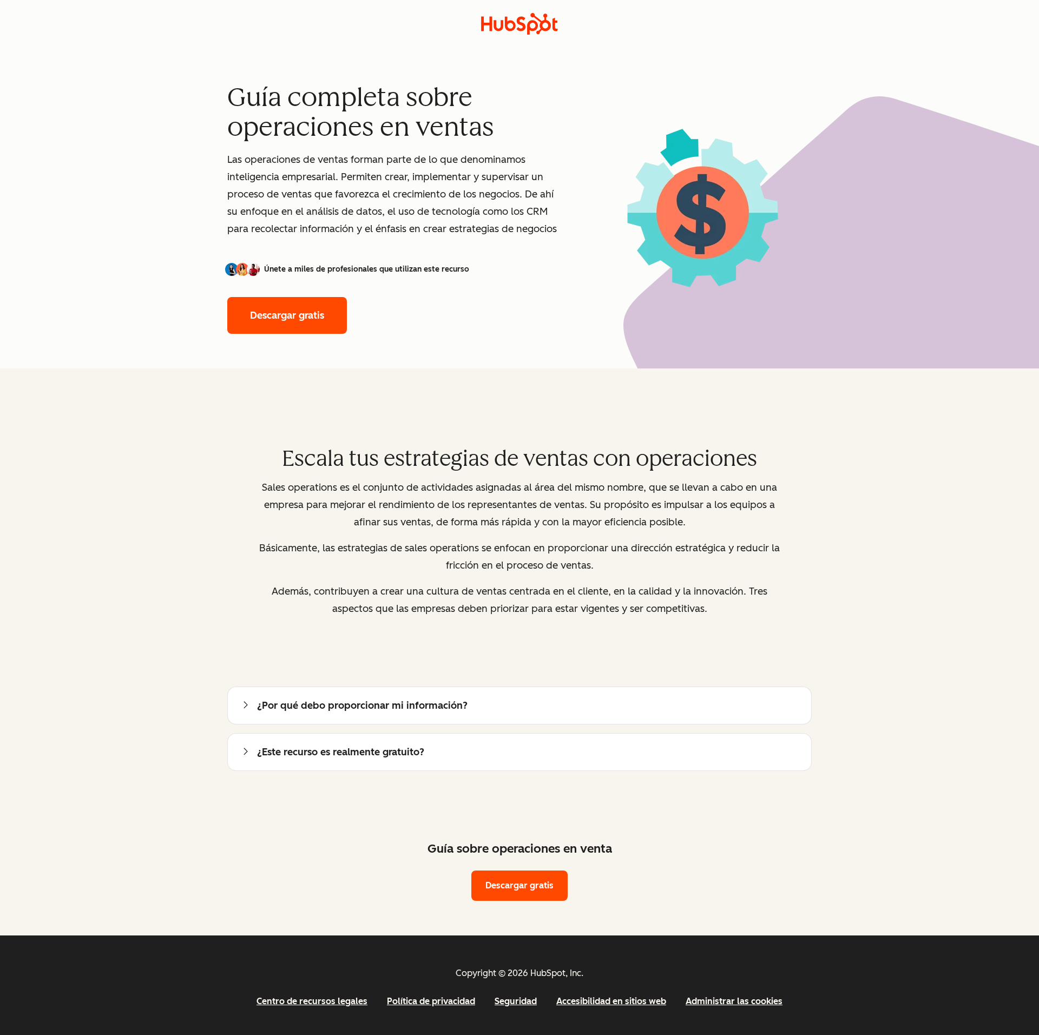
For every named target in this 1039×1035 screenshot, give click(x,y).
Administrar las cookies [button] (734, 1001)
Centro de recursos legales (312, 1001)
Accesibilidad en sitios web (611, 1001)
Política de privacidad (431, 1001)
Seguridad (516, 1001)
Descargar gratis (287, 315)
